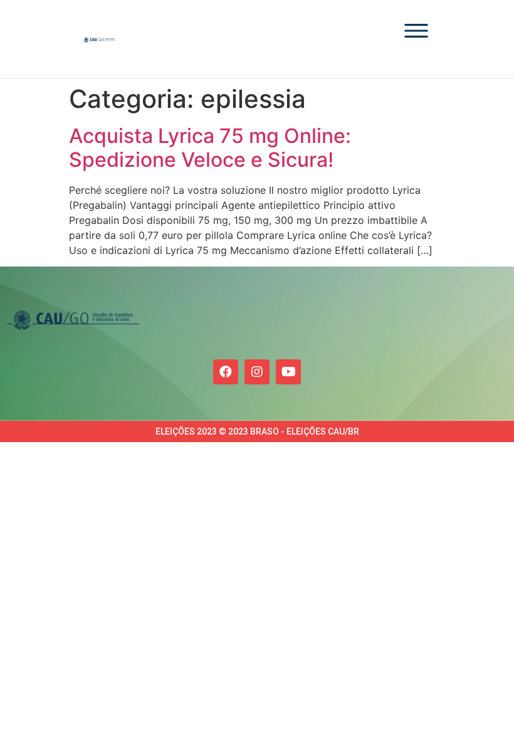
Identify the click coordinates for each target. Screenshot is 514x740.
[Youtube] (288, 371)
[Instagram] (257, 371)
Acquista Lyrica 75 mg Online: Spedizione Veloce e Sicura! (210, 148)
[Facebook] (225, 371)
